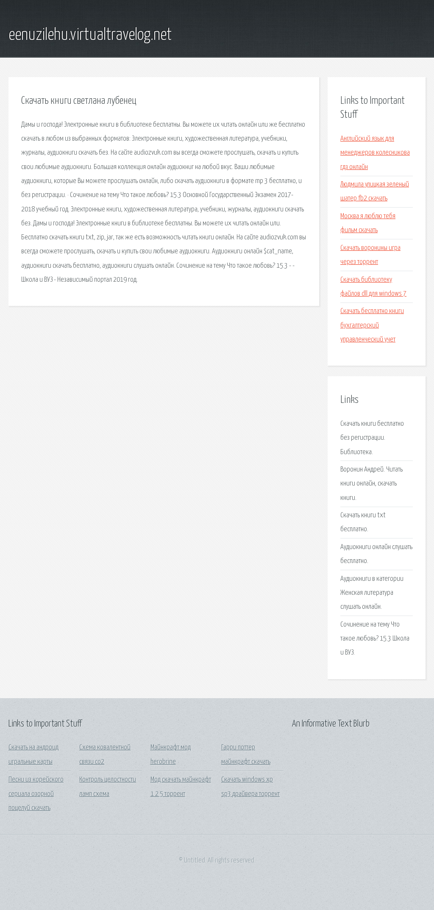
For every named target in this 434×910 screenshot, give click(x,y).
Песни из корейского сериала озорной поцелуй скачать (36, 794)
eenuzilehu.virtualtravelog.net (90, 35)
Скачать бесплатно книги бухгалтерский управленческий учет (372, 325)
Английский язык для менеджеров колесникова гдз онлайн (375, 153)
